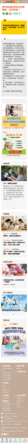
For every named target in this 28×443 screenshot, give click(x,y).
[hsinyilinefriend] (2, 434)
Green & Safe (19, 407)
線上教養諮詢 (5, 392)
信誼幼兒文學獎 (6, 406)
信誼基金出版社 (6, 398)
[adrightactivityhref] (14, 339)
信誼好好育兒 (7, 416)
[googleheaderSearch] (23, 2)
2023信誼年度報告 (6, 375)
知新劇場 (18, 402)
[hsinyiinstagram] (7, 434)
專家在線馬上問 (25, 441)
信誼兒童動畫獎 (6, 408)
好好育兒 (4, 385)
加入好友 (20, 441)
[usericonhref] (25, 2)
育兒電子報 (2, 441)
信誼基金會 (6, 366)
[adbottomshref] (14, 115)
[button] (20, 1)
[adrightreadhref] (14, 303)
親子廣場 (10, 441)
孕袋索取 (7, 441)
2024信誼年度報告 (6, 377)
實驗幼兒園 (19, 368)
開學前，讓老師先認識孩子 (12, 236)
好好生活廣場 (21, 395)
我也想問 (17, 13)
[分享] (3, 13)
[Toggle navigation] (2, 2)
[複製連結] (10, 13)
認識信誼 (3, 424)
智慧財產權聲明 (17, 424)
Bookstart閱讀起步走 (7, 403)
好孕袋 (3, 387)
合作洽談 (9, 424)
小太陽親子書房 (20, 400)
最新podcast (15, 441)
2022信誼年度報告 (6, 373)
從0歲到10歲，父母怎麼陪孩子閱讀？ (14, 128)
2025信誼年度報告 (6, 379)
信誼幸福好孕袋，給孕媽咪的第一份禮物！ (13, 281)
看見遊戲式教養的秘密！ (14, 155)
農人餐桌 (18, 404)
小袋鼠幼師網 (21, 372)
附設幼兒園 (20, 366)
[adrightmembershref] (14, 270)
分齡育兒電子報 (6, 390)
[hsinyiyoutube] (5, 434)
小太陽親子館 (19, 398)
